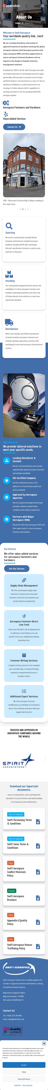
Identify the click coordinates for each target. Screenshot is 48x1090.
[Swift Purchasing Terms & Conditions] (36, 821)
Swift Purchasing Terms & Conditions (19, 821)
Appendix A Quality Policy (17, 922)
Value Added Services (14, 118)
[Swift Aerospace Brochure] (36, 898)
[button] (44, 1043)
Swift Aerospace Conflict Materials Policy (16, 871)
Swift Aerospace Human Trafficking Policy (19, 946)
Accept (24, 1065)
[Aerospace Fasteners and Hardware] (7, 103)
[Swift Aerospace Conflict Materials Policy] (36, 872)
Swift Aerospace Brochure (15, 898)
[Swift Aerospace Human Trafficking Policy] (36, 946)
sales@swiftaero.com (16, 1019)
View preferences (24, 1079)
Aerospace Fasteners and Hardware (21, 107)
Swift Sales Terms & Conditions (18, 846)
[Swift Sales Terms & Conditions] (36, 845)
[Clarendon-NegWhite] (11, 5)
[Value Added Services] (7, 114)
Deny (24, 1072)
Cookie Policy (17, 1085)
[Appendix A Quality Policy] (36, 922)
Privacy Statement (27, 1085)
